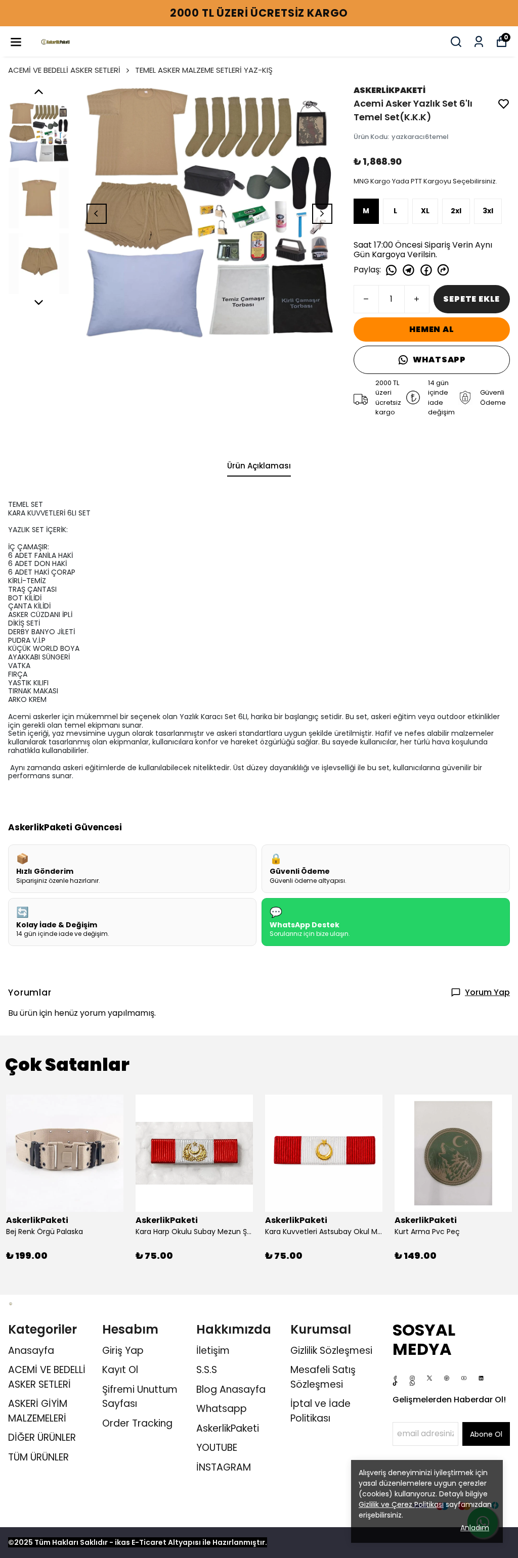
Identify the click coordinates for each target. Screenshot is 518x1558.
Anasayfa (31, 1350)
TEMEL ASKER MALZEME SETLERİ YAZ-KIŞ (204, 70)
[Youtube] (463, 1378)
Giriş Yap (123, 1350)
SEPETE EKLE (471, 299)
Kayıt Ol (120, 1370)
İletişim (213, 1350)
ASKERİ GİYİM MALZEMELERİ (37, 1411)
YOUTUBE (216, 1447)
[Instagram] (412, 1378)
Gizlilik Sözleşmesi (331, 1350)
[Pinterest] (446, 1378)
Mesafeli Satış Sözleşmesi (323, 1377)
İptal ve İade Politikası (320, 1411)
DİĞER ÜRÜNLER (42, 1437)
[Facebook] (395, 1378)
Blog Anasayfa (231, 1389)
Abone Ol (486, 1434)
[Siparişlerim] (478, 41)
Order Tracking (137, 1423)
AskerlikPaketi (227, 1428)
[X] (429, 1378)
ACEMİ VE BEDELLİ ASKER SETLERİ (64, 70)
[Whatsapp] (412, 1383)
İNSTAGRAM (223, 1467)
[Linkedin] (481, 1378)
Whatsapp (221, 1408)
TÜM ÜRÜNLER (38, 1457)
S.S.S (206, 1370)
